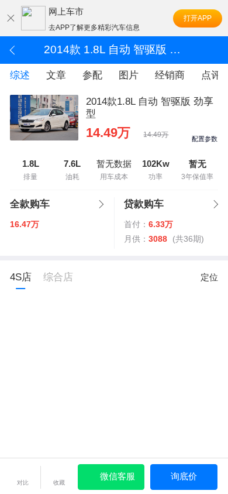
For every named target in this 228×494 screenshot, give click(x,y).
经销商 (170, 75)
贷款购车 (144, 204)
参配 (92, 75)
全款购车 (30, 204)
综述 (20, 75)
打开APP (198, 18)
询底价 (184, 476)
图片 (129, 75)
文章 (56, 75)
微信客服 (117, 476)
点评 (211, 75)
